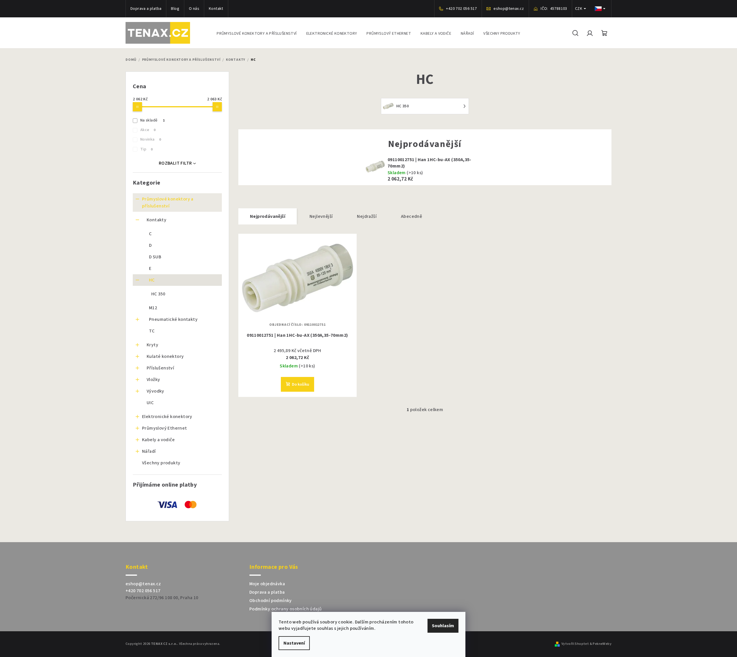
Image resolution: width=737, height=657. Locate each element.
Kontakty (156, 220)
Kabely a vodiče (158, 440)
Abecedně (411, 216)
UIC (150, 403)
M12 (153, 308)
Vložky (153, 379)
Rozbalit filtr (175, 163)
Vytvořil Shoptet (575, 643)
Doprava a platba (145, 9)
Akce (148, 130)
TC (152, 331)
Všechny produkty (161, 463)
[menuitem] (256, 32)
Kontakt (216, 9)
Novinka (150, 139)
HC (152, 280)
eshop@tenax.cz (143, 584)
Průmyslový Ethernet (164, 428)
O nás (194, 9)
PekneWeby (602, 643)
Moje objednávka (267, 584)
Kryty (152, 345)
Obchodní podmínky (270, 600)
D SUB (155, 257)
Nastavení (294, 643)
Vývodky (155, 391)
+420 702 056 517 (143, 591)
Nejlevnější (321, 216)
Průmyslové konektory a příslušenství (168, 202)
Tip (146, 149)
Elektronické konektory (167, 416)
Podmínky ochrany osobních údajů (285, 609)
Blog (175, 9)
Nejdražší (367, 216)
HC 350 (158, 294)
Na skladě (152, 120)
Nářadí (149, 451)
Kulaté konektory (165, 356)
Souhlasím (443, 626)
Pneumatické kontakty (173, 319)
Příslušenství (160, 368)
